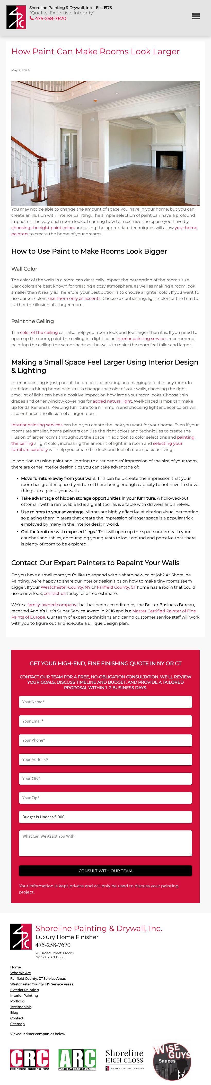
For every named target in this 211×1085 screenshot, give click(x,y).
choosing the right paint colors (43, 227)
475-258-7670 (50, 18)
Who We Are (20, 973)
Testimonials (20, 1007)
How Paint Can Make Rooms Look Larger (95, 51)
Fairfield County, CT (116, 587)
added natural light (112, 401)
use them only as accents (74, 298)
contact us (55, 593)
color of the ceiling (39, 332)
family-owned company (52, 604)
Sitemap (17, 1024)
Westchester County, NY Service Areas (41, 984)
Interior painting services (142, 338)
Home (15, 967)
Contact (16, 1018)
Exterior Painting (24, 990)
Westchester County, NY (66, 587)
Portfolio (17, 1001)
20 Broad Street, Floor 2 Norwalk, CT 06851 (55, 955)
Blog (14, 1012)
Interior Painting (24, 995)
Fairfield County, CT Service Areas (38, 978)
